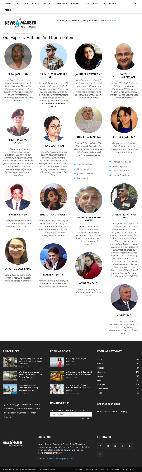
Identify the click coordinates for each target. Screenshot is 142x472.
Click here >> (114, 20)
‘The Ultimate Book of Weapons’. (55, 105)
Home (8, 3)
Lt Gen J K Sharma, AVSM (124, 216)
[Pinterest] (122, 446)
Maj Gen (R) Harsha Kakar (89, 219)
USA (17, 3)
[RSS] (130, 446)
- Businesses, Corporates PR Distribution (21, 408)
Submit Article (91, 469)
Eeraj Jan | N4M (17, 74)
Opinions (60, 3)
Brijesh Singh (18, 214)
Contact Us (103, 469)
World (35, 3)
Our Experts (78, 469)
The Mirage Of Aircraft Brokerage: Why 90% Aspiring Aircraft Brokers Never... (30, 387)
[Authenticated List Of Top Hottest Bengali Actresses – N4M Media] (57, 375)
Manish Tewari (53, 274)
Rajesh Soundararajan (124, 75)
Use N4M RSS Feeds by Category (112, 411)
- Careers (7, 417)
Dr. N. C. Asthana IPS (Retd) (53, 75)
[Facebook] (100, 446)
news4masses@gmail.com (61, 458)
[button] (135, 3)
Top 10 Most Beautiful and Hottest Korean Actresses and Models (78, 387)
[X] (100, 454)
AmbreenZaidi (88, 283)
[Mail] (115, 446)
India (25, 3)
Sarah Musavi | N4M (18, 268)
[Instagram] (107, 446)
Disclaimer (115, 469)
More (8, 10)
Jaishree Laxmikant (88, 74)
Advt (131, 469)
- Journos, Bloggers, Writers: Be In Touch (21, 404)
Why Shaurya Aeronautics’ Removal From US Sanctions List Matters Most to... (31, 374)
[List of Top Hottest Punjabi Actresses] (57, 362)
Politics (47, 3)
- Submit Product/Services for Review (19, 412)
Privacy (124, 469)
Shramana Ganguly (53, 214)
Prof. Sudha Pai (53, 145)
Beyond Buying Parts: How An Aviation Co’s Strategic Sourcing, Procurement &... (31, 361)
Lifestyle (98, 3)
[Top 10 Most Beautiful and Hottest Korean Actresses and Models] (57, 389)
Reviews (113, 3)
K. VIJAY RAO (124, 315)
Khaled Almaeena (88, 137)
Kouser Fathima (124, 137)
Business (75, 3)
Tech (86, 3)
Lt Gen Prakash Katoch (18, 141)
